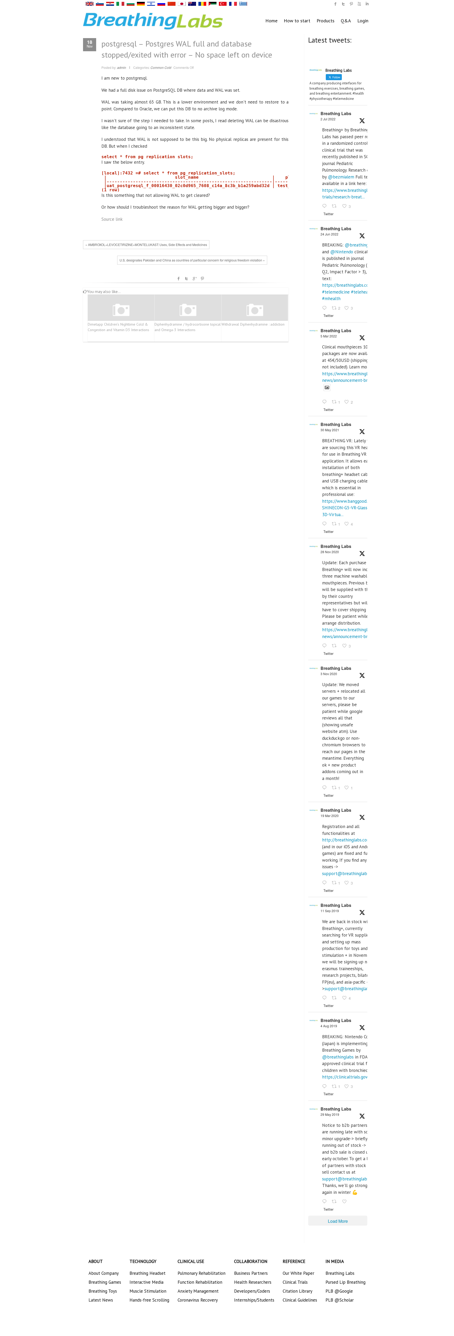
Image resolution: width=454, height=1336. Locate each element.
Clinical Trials (295, 1282)
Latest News (101, 1300)
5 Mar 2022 (329, 336)
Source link (112, 219)
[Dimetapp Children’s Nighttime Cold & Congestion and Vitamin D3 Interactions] (121, 310)
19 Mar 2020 (330, 815)
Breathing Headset (148, 1273)
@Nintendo (341, 252)
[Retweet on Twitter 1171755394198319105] (336, 998)
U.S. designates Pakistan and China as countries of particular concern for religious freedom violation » (192, 260)
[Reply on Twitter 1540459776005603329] (326, 308)
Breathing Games (105, 1282)
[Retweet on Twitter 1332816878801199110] (336, 646)
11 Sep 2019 (330, 910)
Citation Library (297, 1291)
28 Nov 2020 (330, 551)
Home (271, 21)
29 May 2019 (330, 1114)
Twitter (186, 278)
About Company (104, 1273)
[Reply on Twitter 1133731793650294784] (326, 1202)
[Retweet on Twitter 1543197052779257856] (336, 206)
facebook (179, 278)
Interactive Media (146, 1282)
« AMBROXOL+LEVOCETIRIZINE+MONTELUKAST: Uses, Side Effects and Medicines (146, 244)
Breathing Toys (103, 1291)
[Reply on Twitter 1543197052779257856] (326, 206)
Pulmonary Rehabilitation (201, 1273)
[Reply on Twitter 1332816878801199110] (326, 646)
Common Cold (161, 67)
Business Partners (251, 1273)
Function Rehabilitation (200, 1282)
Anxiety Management (198, 1291)
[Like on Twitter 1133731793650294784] (346, 1202)
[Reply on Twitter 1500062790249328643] (326, 402)
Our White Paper (298, 1273)
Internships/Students (254, 1300)
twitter (343, 4)
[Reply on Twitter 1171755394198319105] (326, 998)
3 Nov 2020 (329, 673)
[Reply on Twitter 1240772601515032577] (326, 883)
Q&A (346, 21)
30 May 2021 (330, 430)
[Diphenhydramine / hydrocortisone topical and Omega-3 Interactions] (187, 310)
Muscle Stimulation (148, 1291)
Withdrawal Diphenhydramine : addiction (253, 324)
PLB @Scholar (340, 1300)
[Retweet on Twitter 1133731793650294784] (336, 1202)
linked (367, 4)
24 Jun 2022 (329, 234)
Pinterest (202, 278)
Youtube (359, 4)
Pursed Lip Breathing (345, 1282)
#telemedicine (336, 292)
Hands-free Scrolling (149, 1300)
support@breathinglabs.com (350, 873)
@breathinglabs (360, 245)
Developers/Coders (252, 1291)
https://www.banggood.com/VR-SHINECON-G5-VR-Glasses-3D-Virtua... (353, 507)
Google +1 (194, 278)
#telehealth (362, 292)
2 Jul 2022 (328, 119)
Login (362, 21)
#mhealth (331, 298)
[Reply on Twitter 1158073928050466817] (326, 1087)
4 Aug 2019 (329, 1026)
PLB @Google (339, 1291)
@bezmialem (341, 177)
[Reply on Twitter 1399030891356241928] (326, 524)
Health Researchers (252, 1282)
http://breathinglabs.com (346, 840)
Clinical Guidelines (300, 1300)
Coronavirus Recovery (198, 1300)
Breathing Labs (336, 113)
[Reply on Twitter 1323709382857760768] (326, 788)
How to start (297, 21)
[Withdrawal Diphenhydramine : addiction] (254, 310)
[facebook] (335, 4)
